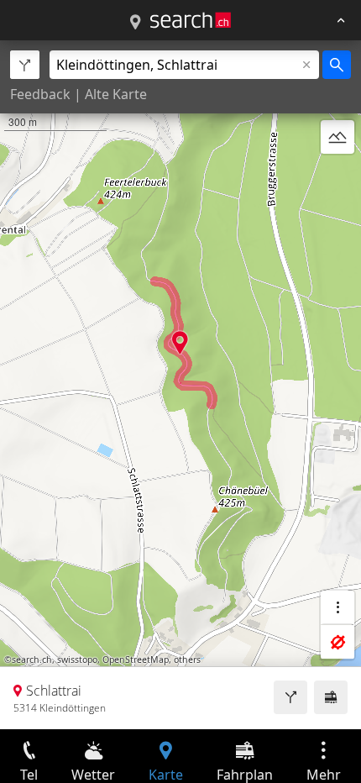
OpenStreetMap (135, 659)
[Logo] (190, 20)
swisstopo (77, 659)
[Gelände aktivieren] (337, 137)
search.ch (32, 659)
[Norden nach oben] (337, 177)
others (187, 659)
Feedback (40, 94)
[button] (180, 342)
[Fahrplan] (331, 697)
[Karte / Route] (135, 22)
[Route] (290, 697)
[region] (180, 384)
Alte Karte (116, 94)
